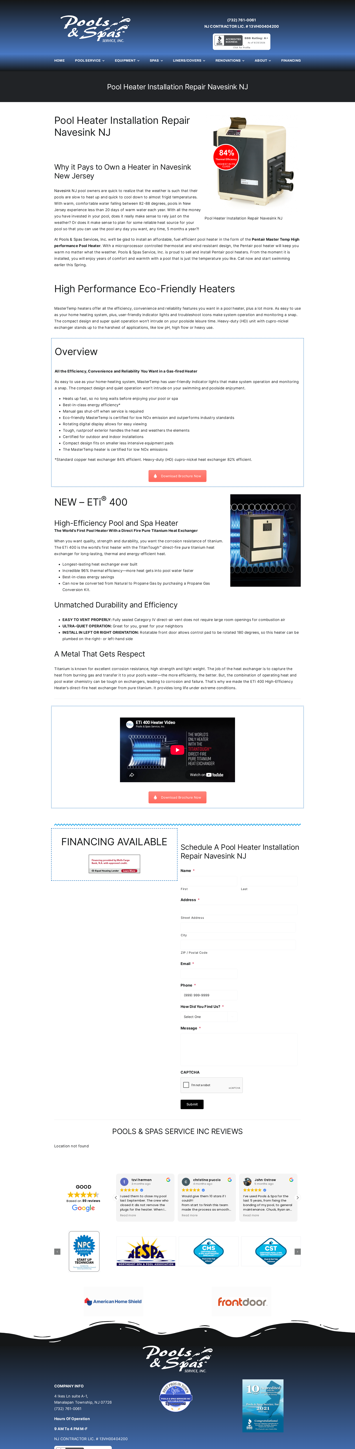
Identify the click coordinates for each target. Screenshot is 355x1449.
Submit (192, 1104)
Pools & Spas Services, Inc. (83, 239)
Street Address (192, 918)
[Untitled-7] (177, 1381)
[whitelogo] (95, 15)
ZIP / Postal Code (194, 952)
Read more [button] (128, 1215)
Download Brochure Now (181, 476)
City (184, 935)
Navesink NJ (65, 191)
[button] (297, 1198)
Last (244, 889)
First (184, 889)
